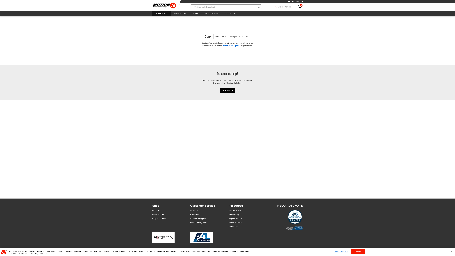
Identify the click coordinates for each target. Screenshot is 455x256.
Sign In (280, 7)
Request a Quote (159, 218)
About (195, 13)
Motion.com (233, 227)
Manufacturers (180, 13)
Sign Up (288, 7)
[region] (227, 252)
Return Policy (233, 214)
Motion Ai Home (211, 13)
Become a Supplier (198, 218)
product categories (232, 46)
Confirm (358, 252)
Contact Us (230, 13)
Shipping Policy (234, 210)
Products (159, 13)
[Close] (451, 251)
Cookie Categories (341, 252)
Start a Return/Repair (198, 223)
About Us (194, 210)
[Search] (259, 7)
